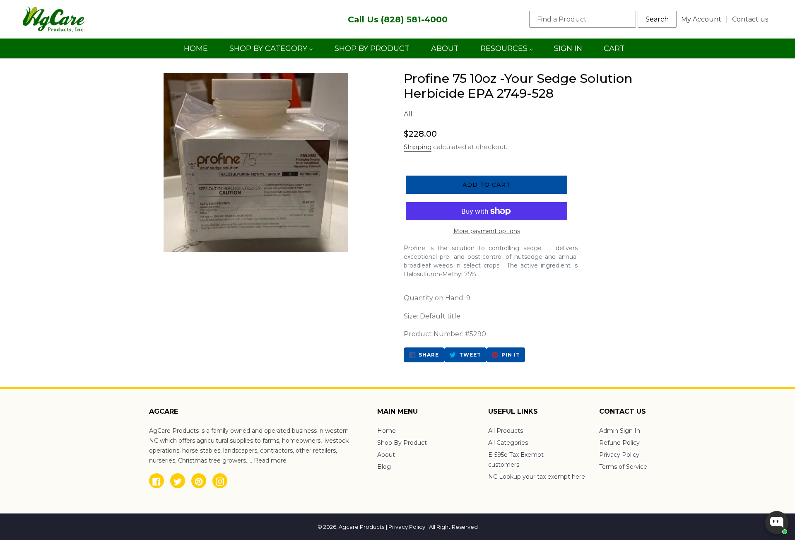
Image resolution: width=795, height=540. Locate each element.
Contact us (750, 19)
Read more (270, 460)
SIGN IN (568, 51)
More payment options (486, 231)
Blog (384, 466)
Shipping (417, 147)
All (408, 114)
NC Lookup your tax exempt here (536, 476)
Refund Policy (619, 442)
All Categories (508, 442)
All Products (505, 430)
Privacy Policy (619, 454)
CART (614, 51)
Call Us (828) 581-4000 (398, 19)
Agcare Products (361, 526)
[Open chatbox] (776, 522)
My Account (703, 19)
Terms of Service (623, 466)
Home (386, 430)
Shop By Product (402, 442)
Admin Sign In (619, 430)
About (386, 454)
